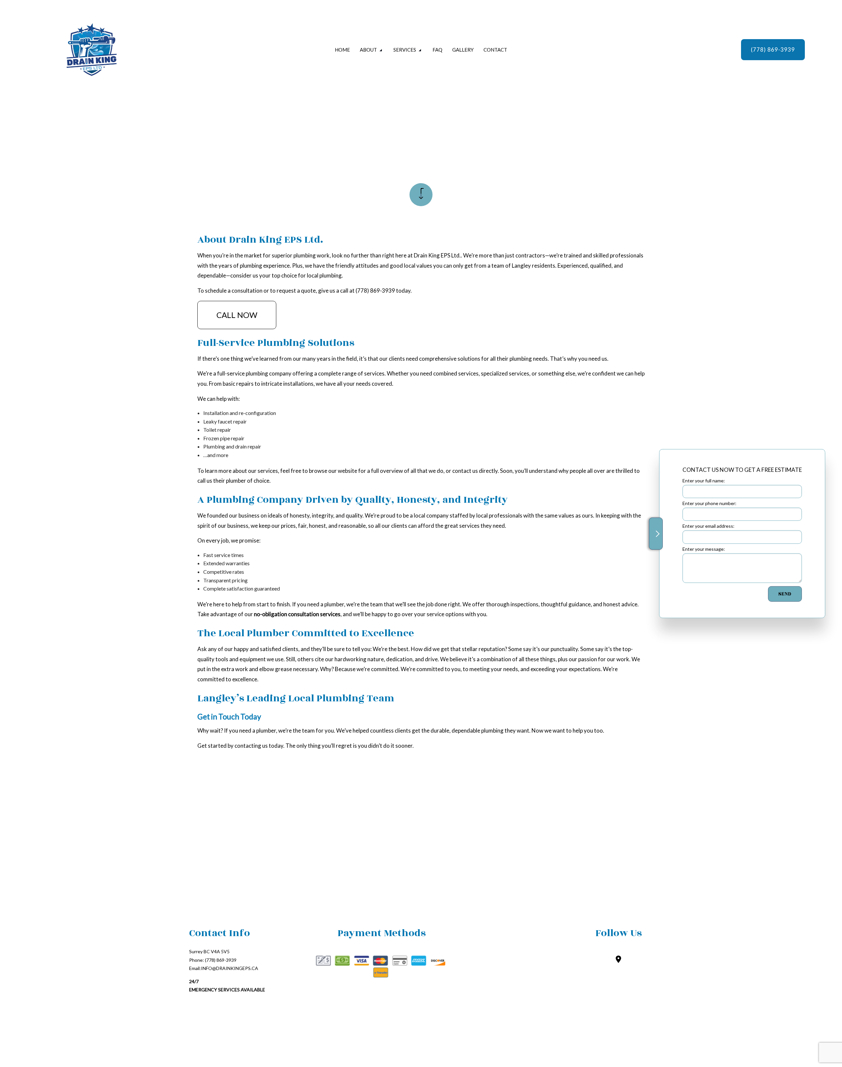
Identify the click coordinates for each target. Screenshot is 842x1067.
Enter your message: (703, 548)
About (368, 50)
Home (342, 50)
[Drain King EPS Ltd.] (112, 49)
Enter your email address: (708, 526)
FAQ (437, 50)
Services (404, 50)
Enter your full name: (703, 480)
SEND (785, 593)
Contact (495, 50)
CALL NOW (236, 315)
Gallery (463, 50)
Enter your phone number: (709, 503)
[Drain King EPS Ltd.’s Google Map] (618, 960)
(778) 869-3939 (773, 49)
